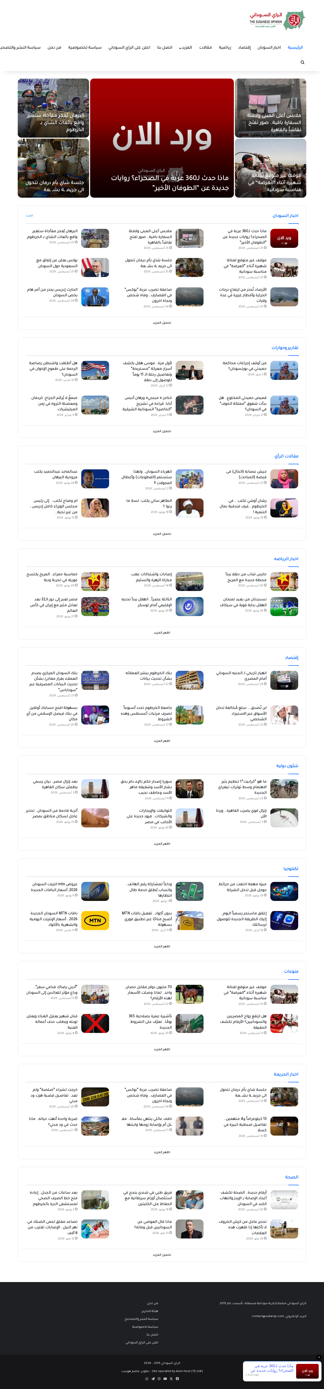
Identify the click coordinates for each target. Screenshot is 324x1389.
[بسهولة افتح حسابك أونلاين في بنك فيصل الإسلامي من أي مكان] (95, 715)
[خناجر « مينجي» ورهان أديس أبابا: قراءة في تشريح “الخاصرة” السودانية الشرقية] (190, 405)
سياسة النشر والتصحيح (141, 1319)
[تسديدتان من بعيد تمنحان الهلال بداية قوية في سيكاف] (284, 606)
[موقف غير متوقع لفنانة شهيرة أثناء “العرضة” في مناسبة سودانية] (270, 168)
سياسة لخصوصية (85, 48)
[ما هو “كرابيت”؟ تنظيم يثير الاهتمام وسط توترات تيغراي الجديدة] (284, 788)
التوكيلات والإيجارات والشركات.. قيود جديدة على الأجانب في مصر (149, 817)
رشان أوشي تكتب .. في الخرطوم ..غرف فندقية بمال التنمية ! (243, 507)
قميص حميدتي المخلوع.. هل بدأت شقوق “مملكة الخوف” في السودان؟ (243, 404)
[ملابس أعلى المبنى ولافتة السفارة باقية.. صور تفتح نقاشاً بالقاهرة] (270, 108)
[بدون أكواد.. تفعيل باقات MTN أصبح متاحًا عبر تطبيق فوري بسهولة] (190, 920)
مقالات (205, 48)
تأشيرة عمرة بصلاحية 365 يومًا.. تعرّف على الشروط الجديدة (150, 1022)
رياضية (225, 48)
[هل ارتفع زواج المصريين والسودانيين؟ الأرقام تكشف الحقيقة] (284, 1023)
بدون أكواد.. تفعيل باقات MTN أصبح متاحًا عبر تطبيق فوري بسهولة (147, 919)
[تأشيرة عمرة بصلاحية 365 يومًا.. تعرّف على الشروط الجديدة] (190, 1023)
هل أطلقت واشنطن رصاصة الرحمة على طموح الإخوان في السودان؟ (53, 369)
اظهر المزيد (162, 633)
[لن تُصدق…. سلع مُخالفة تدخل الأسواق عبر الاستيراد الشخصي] (284, 715)
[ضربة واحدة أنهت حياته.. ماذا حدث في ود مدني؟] (95, 1126)
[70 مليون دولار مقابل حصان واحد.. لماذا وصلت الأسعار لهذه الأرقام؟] (190, 994)
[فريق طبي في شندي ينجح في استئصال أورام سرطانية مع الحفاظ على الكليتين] (190, 1199)
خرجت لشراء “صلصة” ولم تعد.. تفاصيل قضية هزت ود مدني (54, 1096)
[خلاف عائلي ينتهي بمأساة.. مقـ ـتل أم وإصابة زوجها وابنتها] (190, 1126)
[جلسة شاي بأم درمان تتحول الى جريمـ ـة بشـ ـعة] (53, 168)
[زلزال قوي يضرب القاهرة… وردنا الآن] (284, 817)
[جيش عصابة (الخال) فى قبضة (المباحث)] (284, 478)
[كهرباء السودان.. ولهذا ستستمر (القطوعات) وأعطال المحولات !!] (190, 478)
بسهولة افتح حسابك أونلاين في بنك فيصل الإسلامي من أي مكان (51, 714)
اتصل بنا (164, 48)
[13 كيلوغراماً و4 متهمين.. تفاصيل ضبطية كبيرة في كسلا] (284, 1126)
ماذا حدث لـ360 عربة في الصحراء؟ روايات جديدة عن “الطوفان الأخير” (245, 237)
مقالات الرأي (286, 456)
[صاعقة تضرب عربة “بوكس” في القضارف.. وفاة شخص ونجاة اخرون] (190, 296)
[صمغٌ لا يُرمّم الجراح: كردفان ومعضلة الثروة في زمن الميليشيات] (95, 405)
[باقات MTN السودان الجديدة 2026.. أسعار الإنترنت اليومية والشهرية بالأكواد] (95, 920)
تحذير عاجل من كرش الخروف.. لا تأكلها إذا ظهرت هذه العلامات (242, 1228)
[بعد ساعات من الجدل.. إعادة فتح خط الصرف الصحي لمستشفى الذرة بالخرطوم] (95, 1199)
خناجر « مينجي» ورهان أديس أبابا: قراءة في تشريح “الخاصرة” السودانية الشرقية (147, 404)
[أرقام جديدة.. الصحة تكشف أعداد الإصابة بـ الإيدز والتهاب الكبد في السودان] (284, 1199)
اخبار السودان (269, 48)
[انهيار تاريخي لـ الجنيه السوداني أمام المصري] (284, 680)
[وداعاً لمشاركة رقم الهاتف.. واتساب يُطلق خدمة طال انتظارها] (190, 891)
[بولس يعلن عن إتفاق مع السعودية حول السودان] (95, 267)
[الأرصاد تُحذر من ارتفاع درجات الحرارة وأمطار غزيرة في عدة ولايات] (284, 296)
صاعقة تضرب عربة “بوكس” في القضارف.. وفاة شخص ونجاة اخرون (148, 296)
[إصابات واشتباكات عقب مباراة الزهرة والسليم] (190, 581)
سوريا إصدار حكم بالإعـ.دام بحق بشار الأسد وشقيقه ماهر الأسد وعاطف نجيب (146, 787)
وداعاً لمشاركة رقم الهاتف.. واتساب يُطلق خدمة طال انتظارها (149, 890)
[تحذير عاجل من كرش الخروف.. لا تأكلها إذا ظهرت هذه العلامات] (284, 1228)
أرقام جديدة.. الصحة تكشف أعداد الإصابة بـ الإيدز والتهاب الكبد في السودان (243, 1199)
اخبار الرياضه (286, 559)
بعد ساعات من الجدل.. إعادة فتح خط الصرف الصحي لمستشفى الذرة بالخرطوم (53, 1199)
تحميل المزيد (162, 323)
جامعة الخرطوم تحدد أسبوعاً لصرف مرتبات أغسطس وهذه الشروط (146, 714)
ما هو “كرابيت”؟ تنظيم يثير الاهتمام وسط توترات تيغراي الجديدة (242, 787)
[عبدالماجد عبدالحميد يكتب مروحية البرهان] (95, 478)
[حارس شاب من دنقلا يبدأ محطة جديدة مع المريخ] (284, 581)
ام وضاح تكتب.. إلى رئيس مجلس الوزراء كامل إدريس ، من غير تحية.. (53, 507)
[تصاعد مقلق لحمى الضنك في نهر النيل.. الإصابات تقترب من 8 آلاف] (95, 1228)
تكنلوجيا (291, 869)
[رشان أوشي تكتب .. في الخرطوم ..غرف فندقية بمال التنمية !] (284, 507)
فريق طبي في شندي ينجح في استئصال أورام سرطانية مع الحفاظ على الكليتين (147, 1199)
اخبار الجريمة (286, 1074)
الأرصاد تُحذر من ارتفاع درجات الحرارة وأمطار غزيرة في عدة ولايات (243, 296)
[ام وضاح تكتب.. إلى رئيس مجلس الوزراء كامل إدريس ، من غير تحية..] (95, 507)
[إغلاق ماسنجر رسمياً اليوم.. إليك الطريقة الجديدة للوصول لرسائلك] (284, 920)
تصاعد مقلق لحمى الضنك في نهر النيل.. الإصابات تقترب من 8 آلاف (52, 1228)
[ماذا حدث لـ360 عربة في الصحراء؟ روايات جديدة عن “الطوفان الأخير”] (162, 138)
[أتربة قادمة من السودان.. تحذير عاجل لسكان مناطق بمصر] (95, 817)
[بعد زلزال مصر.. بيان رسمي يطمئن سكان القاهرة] (95, 788)
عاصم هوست (130, 1371)
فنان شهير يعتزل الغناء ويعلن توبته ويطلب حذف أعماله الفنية (52, 1022)
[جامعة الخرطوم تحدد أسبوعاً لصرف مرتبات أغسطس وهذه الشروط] (190, 715)
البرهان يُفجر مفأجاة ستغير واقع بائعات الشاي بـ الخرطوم (55, 123)
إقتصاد (244, 48)
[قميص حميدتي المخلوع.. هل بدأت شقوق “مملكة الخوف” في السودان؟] (284, 405)
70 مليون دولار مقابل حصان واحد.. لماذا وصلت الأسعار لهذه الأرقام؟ (149, 993)
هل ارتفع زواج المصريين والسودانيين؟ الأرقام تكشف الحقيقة (243, 1022)
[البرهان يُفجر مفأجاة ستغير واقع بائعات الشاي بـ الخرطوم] (53, 108)
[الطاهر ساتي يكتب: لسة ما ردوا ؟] (190, 507)
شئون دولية (287, 766)
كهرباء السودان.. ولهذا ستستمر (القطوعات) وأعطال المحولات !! (147, 478)
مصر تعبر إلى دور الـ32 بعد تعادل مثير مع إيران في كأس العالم (53, 605)
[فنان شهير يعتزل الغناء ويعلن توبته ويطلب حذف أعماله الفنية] (95, 1023)
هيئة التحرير (150, 1311)
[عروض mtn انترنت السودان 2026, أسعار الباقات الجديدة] (95, 891)
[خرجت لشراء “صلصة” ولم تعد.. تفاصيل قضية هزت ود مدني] (95, 1096)
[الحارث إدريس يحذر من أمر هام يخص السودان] (95, 296)
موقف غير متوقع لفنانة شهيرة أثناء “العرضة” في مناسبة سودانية (274, 183)
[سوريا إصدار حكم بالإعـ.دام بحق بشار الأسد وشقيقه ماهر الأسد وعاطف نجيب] (190, 788)
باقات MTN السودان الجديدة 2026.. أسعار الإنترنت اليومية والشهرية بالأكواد (53, 919)
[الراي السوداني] (277, 20)
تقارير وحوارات (285, 348)
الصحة (291, 1177)
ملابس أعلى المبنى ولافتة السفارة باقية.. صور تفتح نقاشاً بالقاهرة (274, 123)
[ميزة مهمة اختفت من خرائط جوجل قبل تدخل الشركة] (284, 891)
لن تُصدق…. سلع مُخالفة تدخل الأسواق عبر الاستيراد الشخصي (241, 714)
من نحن (54, 48)
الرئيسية (295, 48)
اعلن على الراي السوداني (129, 48)
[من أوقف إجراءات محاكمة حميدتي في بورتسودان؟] (284, 370)
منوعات (291, 972)
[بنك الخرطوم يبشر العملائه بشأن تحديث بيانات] (190, 680)
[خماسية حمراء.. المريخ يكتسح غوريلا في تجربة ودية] (95, 581)
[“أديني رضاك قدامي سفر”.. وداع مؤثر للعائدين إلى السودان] (95, 994)
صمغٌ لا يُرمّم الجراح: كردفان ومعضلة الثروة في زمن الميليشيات (54, 404)
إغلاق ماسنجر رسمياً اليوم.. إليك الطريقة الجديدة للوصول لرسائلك (242, 919)
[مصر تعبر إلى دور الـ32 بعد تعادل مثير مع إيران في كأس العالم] (95, 606)
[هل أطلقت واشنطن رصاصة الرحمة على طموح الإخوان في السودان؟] (95, 370)
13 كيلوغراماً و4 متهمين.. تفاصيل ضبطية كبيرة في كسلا (245, 1125)
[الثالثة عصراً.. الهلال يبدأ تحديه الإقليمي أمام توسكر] (190, 606)
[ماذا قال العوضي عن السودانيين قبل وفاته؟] (190, 1228)
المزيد (187, 48)
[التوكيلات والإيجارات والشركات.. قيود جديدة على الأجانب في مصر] (190, 817)
